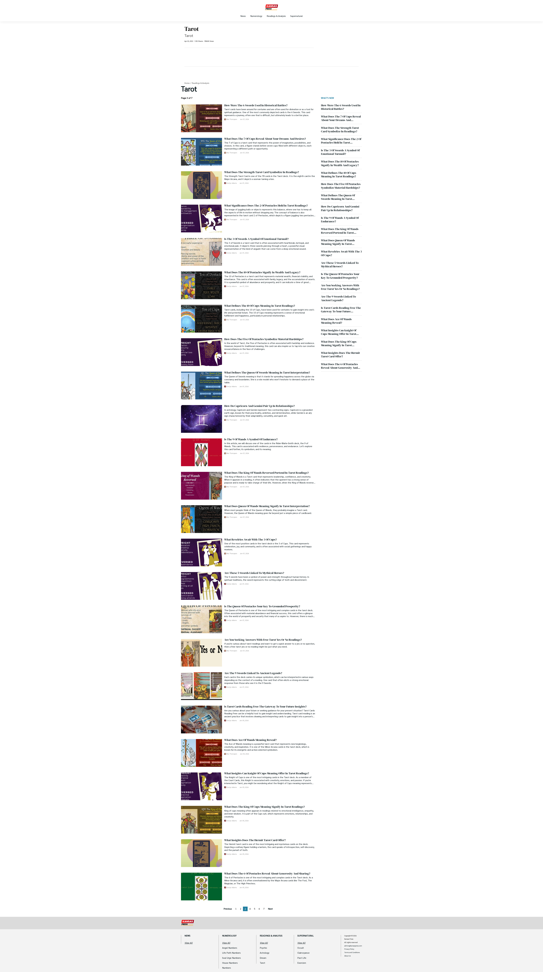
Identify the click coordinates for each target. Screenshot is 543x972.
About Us (347, 956)
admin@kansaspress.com (353, 946)
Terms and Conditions (352, 952)
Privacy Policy (349, 949)
